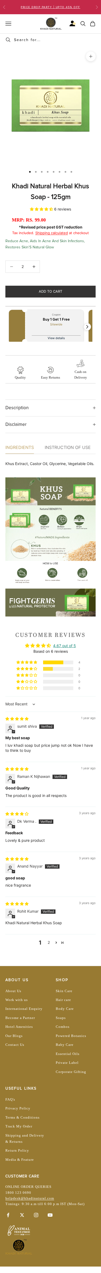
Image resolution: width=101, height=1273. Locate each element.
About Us (13, 991)
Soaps (61, 1018)
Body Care (65, 1009)
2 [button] (49, 942)
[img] (17, 718)
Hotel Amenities (19, 1027)
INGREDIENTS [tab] (19, 447)
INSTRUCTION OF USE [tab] (68, 447)
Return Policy (17, 1150)
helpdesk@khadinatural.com (29, 1198)
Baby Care (65, 1045)
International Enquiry (24, 1009)
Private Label (67, 1063)
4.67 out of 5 (64, 645)
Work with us (16, 1000)
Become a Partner (20, 1018)
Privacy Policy (17, 1108)
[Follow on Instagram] (36, 1215)
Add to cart (50, 291)
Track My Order (18, 1126)
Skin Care (64, 991)
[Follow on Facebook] (8, 1215)
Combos (62, 1027)
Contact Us (14, 1045)
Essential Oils (67, 1054)
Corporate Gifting (71, 1072)
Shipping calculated (51, 233)
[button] (42, 209)
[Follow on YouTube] (50, 1215)
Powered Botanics (71, 1036)
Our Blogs (14, 1036)
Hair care (63, 1000)
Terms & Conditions (22, 1117)
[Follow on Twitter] (22, 1215)
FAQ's (10, 1099)
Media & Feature (19, 1160)
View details (56, 338)
